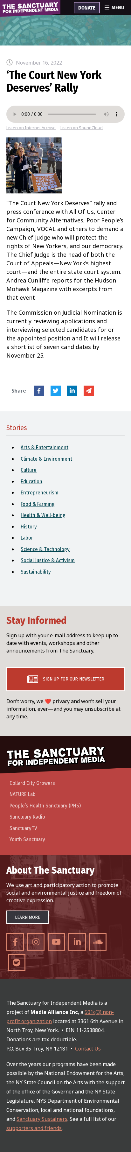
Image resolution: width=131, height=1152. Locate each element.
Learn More (27, 917)
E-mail (89, 391)
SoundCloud (98, 942)
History (29, 526)
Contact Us (88, 1048)
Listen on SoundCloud (81, 127)
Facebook (39, 391)
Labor (27, 537)
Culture (29, 470)
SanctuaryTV (23, 828)
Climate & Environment (46, 459)
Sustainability (36, 572)
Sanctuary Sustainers (42, 1118)
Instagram (36, 942)
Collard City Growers (32, 783)
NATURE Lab (23, 794)
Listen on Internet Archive (31, 127)
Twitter (56, 391)
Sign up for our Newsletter (73, 679)
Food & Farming (38, 504)
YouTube (56, 942)
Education (31, 481)
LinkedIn (72, 391)
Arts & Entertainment (44, 447)
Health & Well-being (43, 515)
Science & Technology (45, 549)
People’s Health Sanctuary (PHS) (45, 805)
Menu (118, 7)
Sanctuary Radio (27, 816)
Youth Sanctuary (27, 839)
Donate (86, 7)
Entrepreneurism (40, 492)
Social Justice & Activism (48, 560)
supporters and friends (34, 1128)
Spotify (16, 962)
